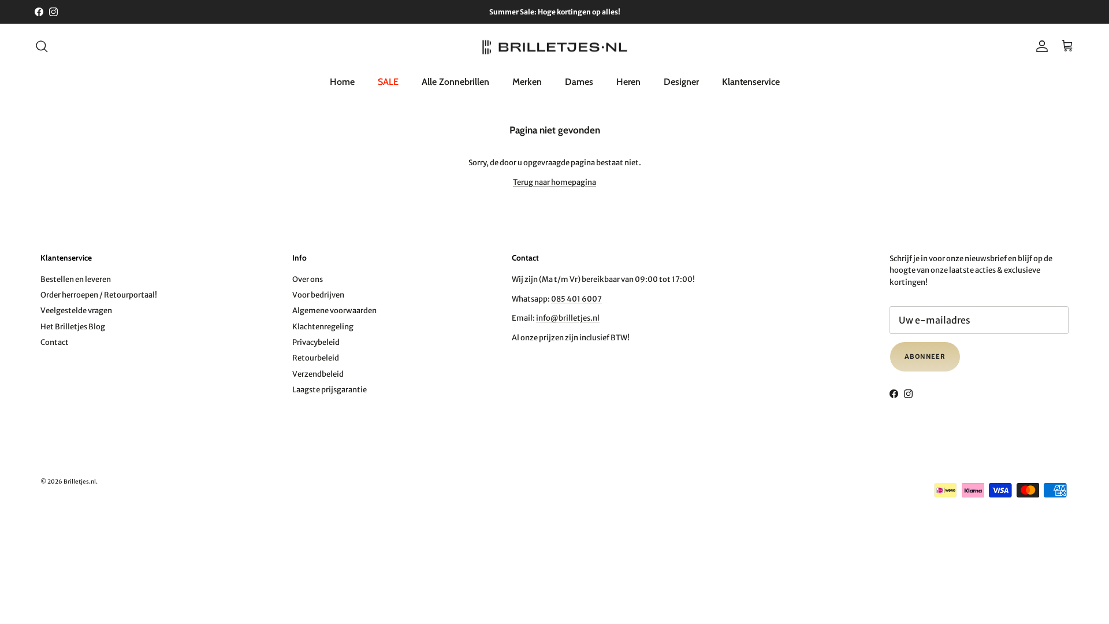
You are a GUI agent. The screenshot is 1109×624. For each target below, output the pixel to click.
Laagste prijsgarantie (329, 390)
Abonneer (925, 356)
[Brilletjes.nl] (554, 46)
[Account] (1039, 46)
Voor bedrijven (318, 295)
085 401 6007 (576, 299)
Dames (579, 81)
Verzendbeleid (318, 374)
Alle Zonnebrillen (455, 81)
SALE (388, 81)
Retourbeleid (315, 358)
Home (342, 81)
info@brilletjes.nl (568, 318)
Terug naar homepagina (554, 182)
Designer (681, 81)
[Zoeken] (42, 46)
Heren (628, 81)
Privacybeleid (316, 342)
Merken (527, 81)
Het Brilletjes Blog (72, 327)
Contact (54, 342)
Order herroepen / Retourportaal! (98, 295)
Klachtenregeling (322, 327)
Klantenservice (751, 81)
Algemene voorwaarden (334, 310)
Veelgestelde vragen (76, 310)
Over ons (307, 279)
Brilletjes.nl (80, 481)
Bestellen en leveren (75, 279)
